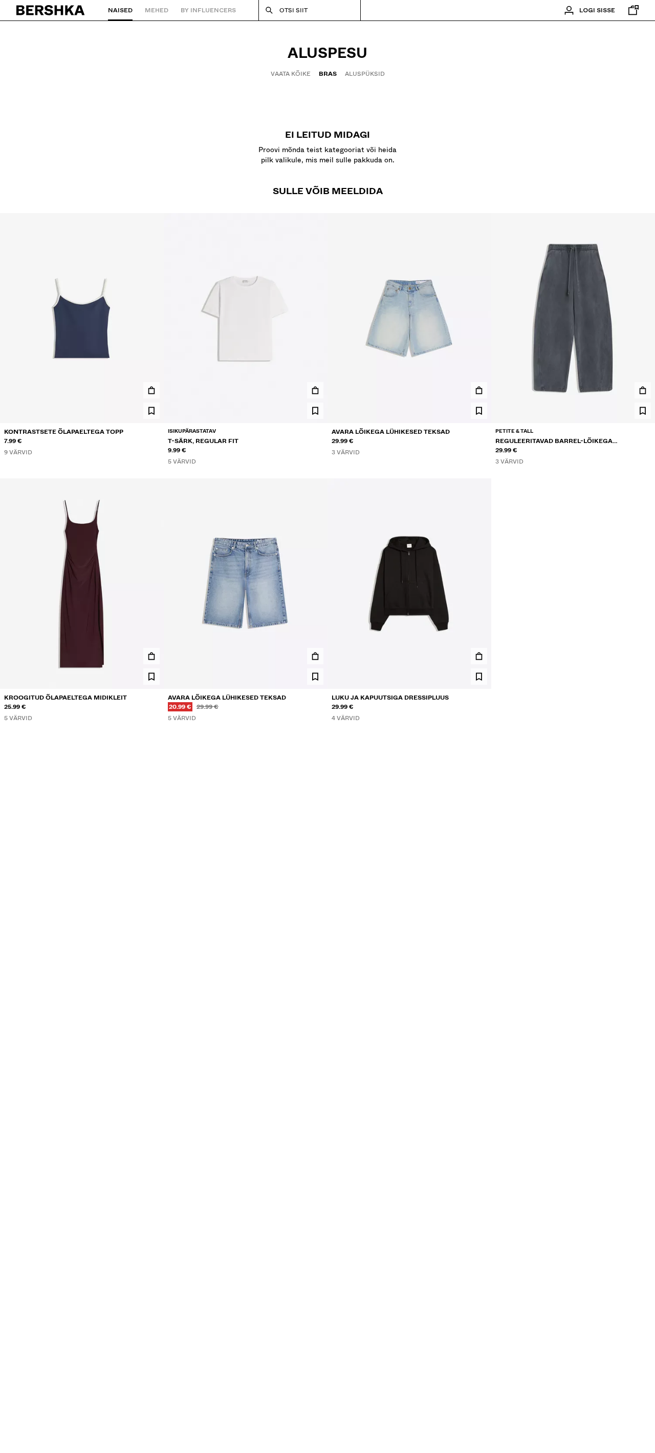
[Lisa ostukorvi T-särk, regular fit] (315, 390)
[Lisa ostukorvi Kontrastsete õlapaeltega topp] (151, 390)
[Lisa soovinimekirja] (151, 411)
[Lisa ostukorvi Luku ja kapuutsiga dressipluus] (479, 656)
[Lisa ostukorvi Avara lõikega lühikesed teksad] (479, 390)
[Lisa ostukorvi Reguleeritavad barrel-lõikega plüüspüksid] (643, 390)
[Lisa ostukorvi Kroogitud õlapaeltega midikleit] (151, 656)
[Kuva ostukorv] (631, 10)
